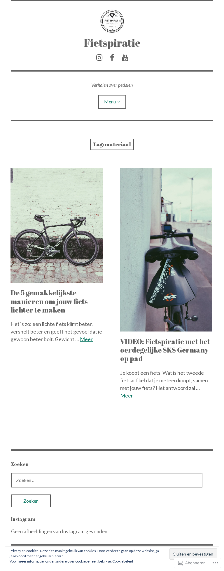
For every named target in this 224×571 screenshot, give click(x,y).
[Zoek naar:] (106, 480)
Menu (110, 101)
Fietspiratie (112, 43)
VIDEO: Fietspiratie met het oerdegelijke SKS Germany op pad (165, 350)
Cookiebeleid (122, 561)
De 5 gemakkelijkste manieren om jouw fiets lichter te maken (49, 301)
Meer (86, 339)
